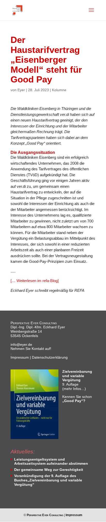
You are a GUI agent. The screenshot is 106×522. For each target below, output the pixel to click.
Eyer (21, 90)
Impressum (20, 357)
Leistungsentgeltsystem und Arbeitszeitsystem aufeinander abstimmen (51, 461)
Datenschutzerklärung (50, 357)
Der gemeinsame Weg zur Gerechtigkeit (48, 470)
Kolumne (59, 90)
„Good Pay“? (73, 401)
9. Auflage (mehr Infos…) (77, 380)
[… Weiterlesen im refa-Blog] (35, 280)
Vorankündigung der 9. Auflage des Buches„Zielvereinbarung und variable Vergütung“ (48, 480)
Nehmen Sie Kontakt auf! (31, 349)
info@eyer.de (21, 344)
